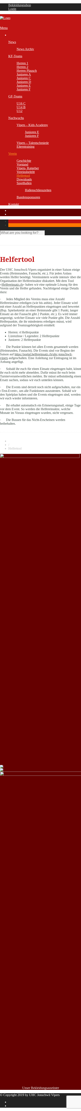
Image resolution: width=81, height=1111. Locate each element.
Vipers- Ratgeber (28, 168)
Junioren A (24, 74)
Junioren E (24, 85)
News (12, 42)
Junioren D (24, 82)
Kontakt (13, 204)
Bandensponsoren (28, 197)
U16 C (21, 103)
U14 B (21, 107)
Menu (4, 28)
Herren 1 (22, 63)
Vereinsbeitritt (26, 172)
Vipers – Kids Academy (32, 125)
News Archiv (25, 49)
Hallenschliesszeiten (38, 190)
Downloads (24, 179)
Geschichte (24, 160)
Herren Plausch (27, 70)
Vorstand (22, 164)
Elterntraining (25, 146)
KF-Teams (15, 56)
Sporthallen (24, 183)
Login (12, 9)
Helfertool (23, 175)
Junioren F (24, 89)
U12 (19, 111)
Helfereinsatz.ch (12, 284)
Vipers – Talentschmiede (33, 143)
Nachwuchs (16, 118)
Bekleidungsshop (19, 5)
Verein (12, 153)
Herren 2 (22, 67)
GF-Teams (15, 96)
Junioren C (24, 78)
